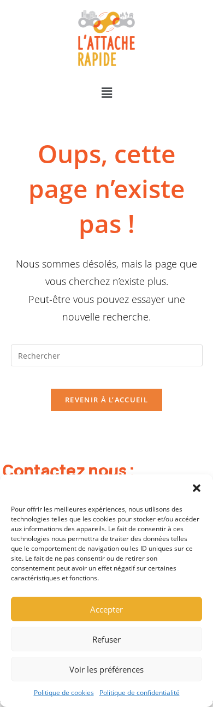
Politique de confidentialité (139, 692)
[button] (196, 488)
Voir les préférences (106, 669)
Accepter (106, 609)
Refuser (106, 639)
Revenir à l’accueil (106, 400)
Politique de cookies (64, 692)
